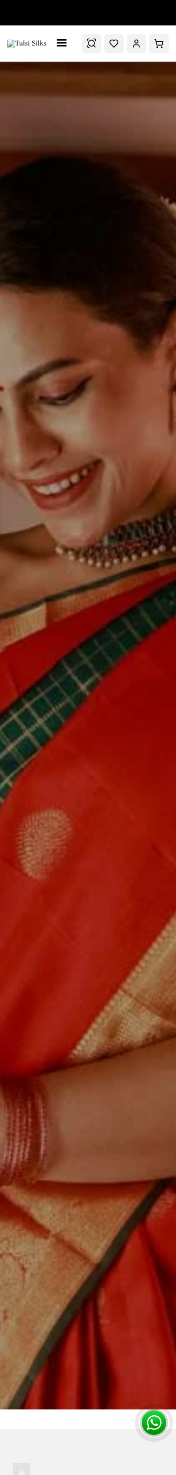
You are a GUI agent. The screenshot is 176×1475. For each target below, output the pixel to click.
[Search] (91, 43)
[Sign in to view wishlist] (114, 43)
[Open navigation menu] (64, 43)
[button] (159, 43)
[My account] (136, 43)
